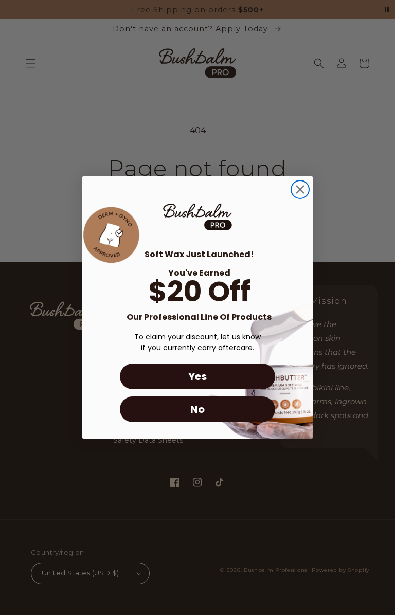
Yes (197, 376)
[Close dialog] (300, 189)
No (197, 409)
